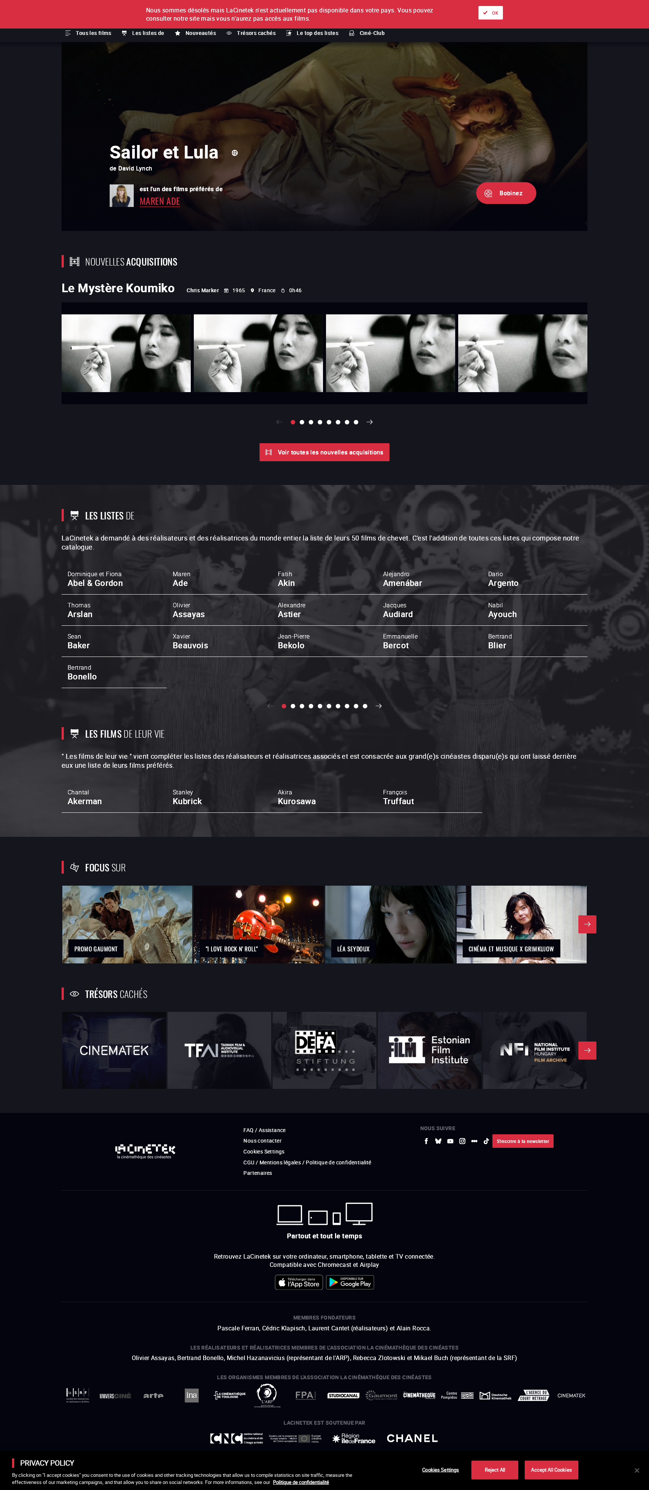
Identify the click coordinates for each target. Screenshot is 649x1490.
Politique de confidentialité (301, 1482)
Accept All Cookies (551, 1469)
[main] (324, 1470)
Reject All (495, 1469)
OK (495, 13)
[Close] (637, 1470)
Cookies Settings (440, 1469)
